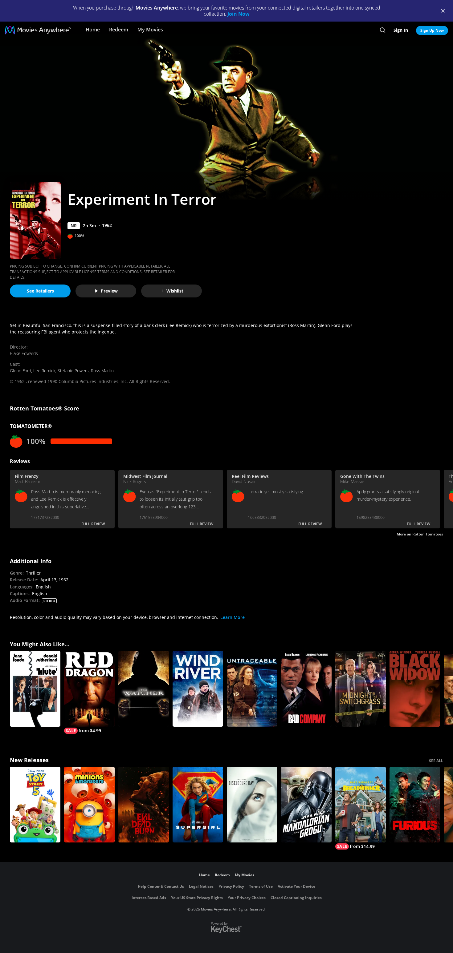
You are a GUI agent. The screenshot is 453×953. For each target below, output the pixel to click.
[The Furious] (415, 804)
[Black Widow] (415, 689)
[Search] (383, 30)
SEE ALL (436, 760)
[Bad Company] (306, 689)
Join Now (238, 13)
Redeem (118, 29)
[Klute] (35, 689)
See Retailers (40, 291)
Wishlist (174, 291)
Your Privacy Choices (247, 897)
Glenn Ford (20, 371)
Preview (109, 291)
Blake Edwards (24, 353)
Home (93, 29)
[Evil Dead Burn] (143, 804)
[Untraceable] (252, 689)
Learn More (232, 617)
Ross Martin (102, 371)
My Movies (150, 29)
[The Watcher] (143, 689)
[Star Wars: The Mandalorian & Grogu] (306, 804)
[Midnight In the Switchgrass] (360, 689)
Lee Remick (44, 371)
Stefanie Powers (73, 371)
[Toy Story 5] (35, 804)
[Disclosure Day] (252, 804)
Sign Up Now (432, 30)
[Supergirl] (198, 804)
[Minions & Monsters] (89, 804)
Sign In (401, 30)
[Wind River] (198, 689)
